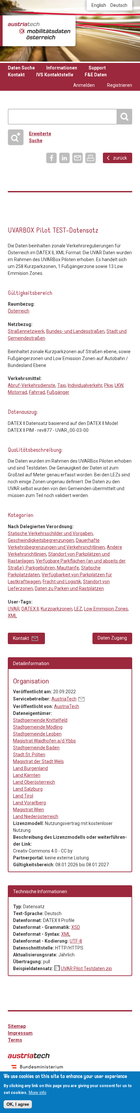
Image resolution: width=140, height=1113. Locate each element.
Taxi (61, 385)
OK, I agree (18, 1104)
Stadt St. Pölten (29, 754)
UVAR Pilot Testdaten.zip (86, 968)
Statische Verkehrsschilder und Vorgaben (40, 218)
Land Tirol (23, 795)
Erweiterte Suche (31, 137)
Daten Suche (21, 67)
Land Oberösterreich (34, 782)
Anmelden (84, 85)
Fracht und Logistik (26, 218)
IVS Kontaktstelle (54, 74)
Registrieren (119, 85)
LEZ (78, 608)
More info (37, 1092)
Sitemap (17, 1026)
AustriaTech (64, 698)
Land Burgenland (30, 768)
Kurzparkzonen (56, 608)
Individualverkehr (85, 385)
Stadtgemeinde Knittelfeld (40, 720)
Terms (15, 1040)
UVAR (14, 608)
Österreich (18, 311)
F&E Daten (96, 74)
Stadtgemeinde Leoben (37, 734)
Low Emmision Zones (106, 608)
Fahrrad (37, 392)
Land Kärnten (26, 775)
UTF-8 (76, 941)
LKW (119, 385)
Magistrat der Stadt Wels (38, 761)
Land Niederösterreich (35, 816)
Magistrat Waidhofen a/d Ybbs (44, 740)
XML (12, 615)
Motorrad (17, 392)
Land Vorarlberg (29, 802)
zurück (120, 158)
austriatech (28, 1055)
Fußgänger (58, 392)
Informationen (61, 67)
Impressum (20, 1033)
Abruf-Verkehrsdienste (31, 385)
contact (81, 699)
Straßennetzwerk (26, 331)
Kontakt (16, 74)
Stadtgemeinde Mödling (38, 727)
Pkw (108, 385)
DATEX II (30, 608)
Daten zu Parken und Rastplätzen (13, 218)
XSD (75, 927)
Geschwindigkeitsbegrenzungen (41, 540)
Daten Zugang (112, 638)
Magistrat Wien (28, 809)
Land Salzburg (28, 789)
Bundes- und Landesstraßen (75, 331)
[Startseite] (39, 30)
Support (97, 67)
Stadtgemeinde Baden (36, 747)
